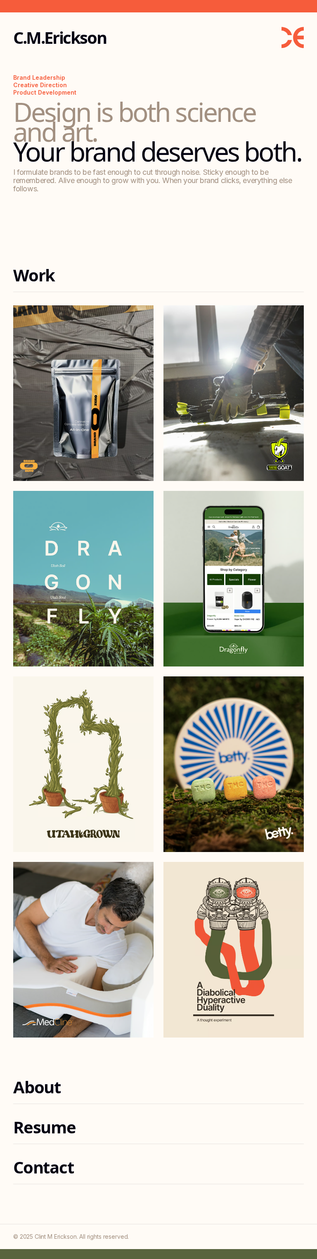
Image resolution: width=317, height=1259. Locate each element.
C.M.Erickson (59, 38)
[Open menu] (293, 37)
